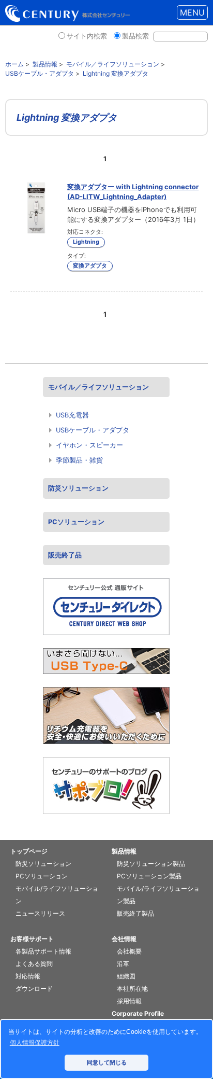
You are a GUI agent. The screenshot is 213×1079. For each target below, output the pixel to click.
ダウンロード (34, 988)
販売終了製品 (135, 913)
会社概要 (129, 951)
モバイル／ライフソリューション (98, 387)
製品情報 (124, 851)
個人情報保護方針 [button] (34, 1042)
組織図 (126, 976)
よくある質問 (34, 964)
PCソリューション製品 (149, 876)
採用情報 (129, 1001)
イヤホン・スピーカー (89, 445)
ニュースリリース (40, 913)
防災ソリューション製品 (151, 863)
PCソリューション (76, 522)
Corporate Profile (138, 1013)
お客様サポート (32, 939)
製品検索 (135, 36)
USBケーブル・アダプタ (92, 430)
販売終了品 (65, 555)
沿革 (123, 964)
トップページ (29, 851)
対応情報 (28, 976)
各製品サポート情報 (43, 951)
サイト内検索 (87, 36)
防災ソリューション (78, 488)
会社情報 (124, 939)
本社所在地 (132, 988)
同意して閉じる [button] (107, 1062)
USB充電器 (72, 415)
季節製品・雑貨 (79, 460)
